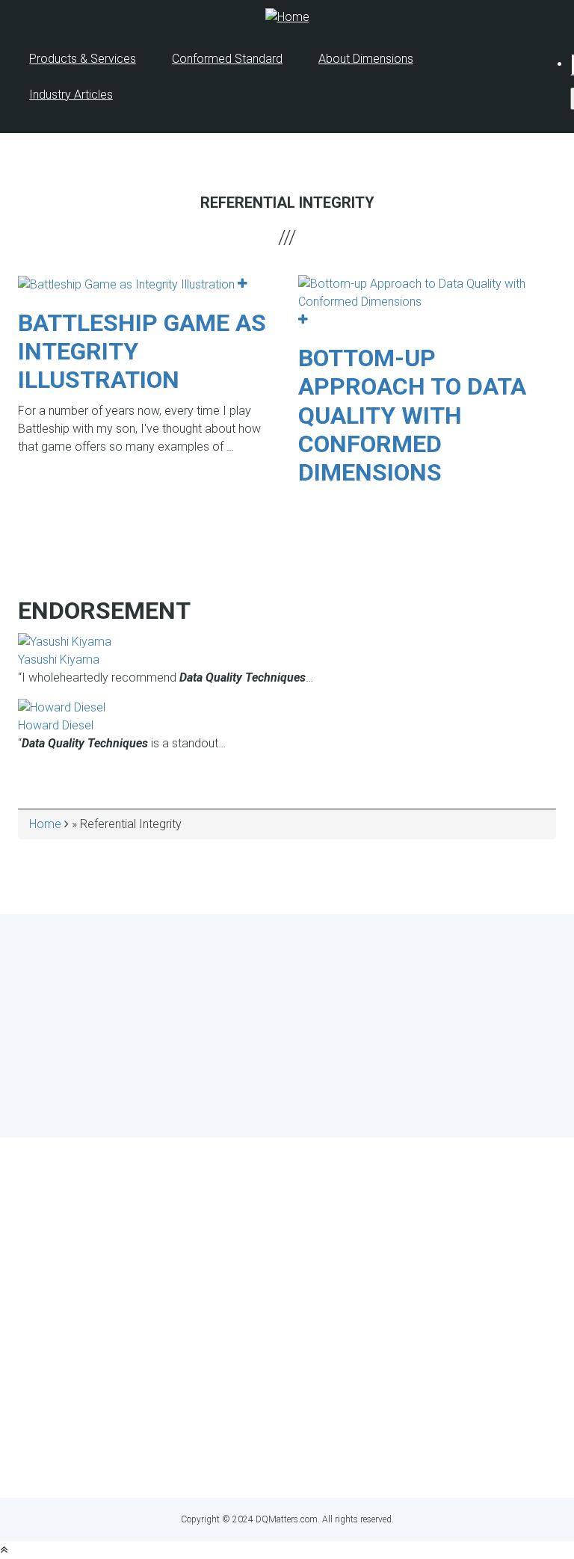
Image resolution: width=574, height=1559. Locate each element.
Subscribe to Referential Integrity (13, 512)
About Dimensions (365, 59)
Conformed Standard (227, 59)
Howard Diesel (55, 725)
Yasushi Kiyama (58, 659)
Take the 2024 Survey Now (287, 1075)
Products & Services (82, 59)
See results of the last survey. (327, 1103)
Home (45, 824)
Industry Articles (71, 94)
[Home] (287, 16)
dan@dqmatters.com (354, 1458)
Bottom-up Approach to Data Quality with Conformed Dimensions (412, 415)
